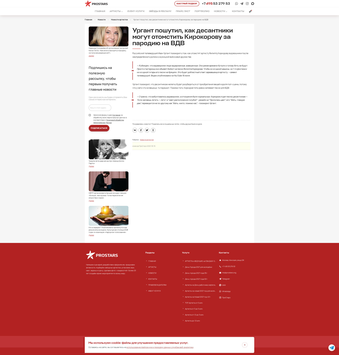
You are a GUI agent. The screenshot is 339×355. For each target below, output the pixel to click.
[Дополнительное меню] (250, 11)
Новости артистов (147, 140)
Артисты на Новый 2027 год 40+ (198, 297)
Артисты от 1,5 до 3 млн (194, 315)
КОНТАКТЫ (152, 279)
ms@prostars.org (229, 272)
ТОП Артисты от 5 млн (194, 303)
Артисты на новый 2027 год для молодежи (200, 291)
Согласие (116, 115)
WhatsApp (226, 291)
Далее (91, 56)
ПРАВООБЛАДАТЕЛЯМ (157, 285)
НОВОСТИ (152, 273)
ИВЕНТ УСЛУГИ (154, 291)
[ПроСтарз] (247, 3)
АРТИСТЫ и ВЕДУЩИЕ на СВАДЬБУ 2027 (200, 261)
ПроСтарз (226, 297)
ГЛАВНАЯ (152, 261)
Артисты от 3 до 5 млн (194, 309)
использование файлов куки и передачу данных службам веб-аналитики (160, 347)
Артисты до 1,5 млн (192, 321)
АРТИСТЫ (152, 267)
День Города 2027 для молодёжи (198, 267)
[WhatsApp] (236, 3)
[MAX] (252, 3)
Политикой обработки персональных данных (108, 121)
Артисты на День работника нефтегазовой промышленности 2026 (200, 285)
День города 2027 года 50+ (196, 279)
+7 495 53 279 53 (228, 266)
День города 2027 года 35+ (196, 273)
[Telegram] (241, 3)
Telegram (226, 279)
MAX (224, 285)
